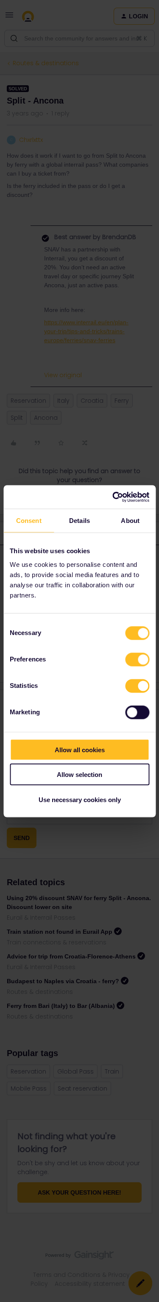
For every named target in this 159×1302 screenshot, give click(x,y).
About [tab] (130, 520)
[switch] (137, 659)
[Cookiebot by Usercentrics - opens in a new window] (113, 496)
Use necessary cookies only (80, 799)
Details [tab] (79, 520)
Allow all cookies (80, 749)
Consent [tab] (29, 520)
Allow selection (79, 774)
